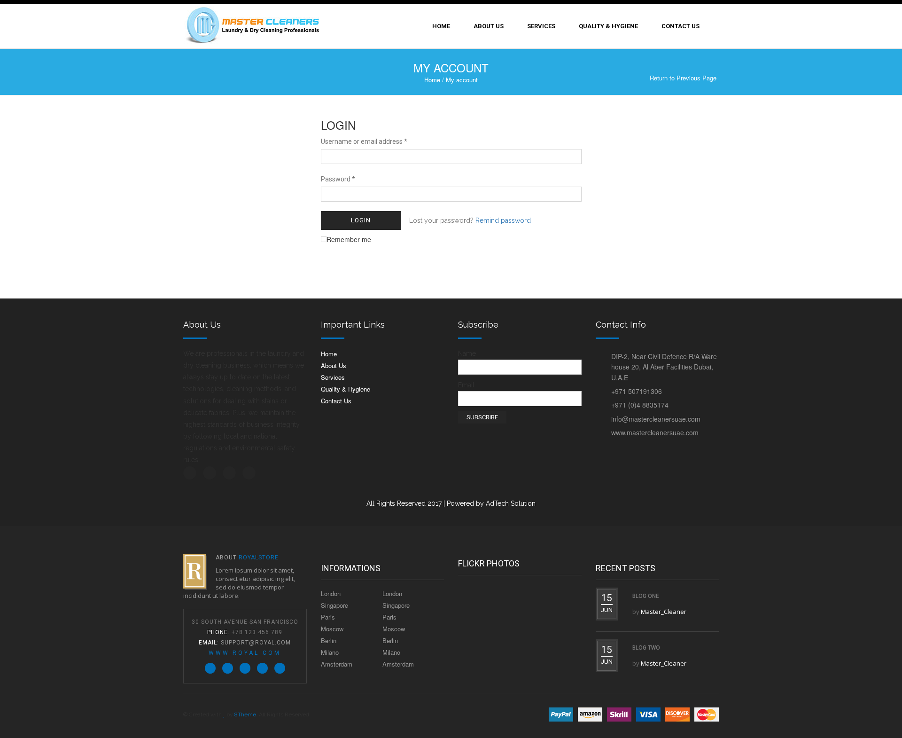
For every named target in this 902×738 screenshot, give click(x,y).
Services (541, 26)
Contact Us (680, 26)
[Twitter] (210, 668)
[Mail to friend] (279, 668)
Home (441, 26)
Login (361, 220)
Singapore (334, 605)
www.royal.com (245, 653)
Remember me (349, 239)
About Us (489, 26)
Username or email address (364, 141)
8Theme (245, 714)
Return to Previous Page (683, 78)
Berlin (328, 640)
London (331, 593)
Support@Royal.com (256, 642)
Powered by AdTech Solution (491, 503)
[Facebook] (227, 668)
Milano (330, 652)
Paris (328, 616)
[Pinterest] (245, 668)
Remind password (503, 220)
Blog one (645, 596)
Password (338, 179)
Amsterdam (336, 663)
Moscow (332, 628)
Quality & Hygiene (608, 26)
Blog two (646, 647)
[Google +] (262, 668)
